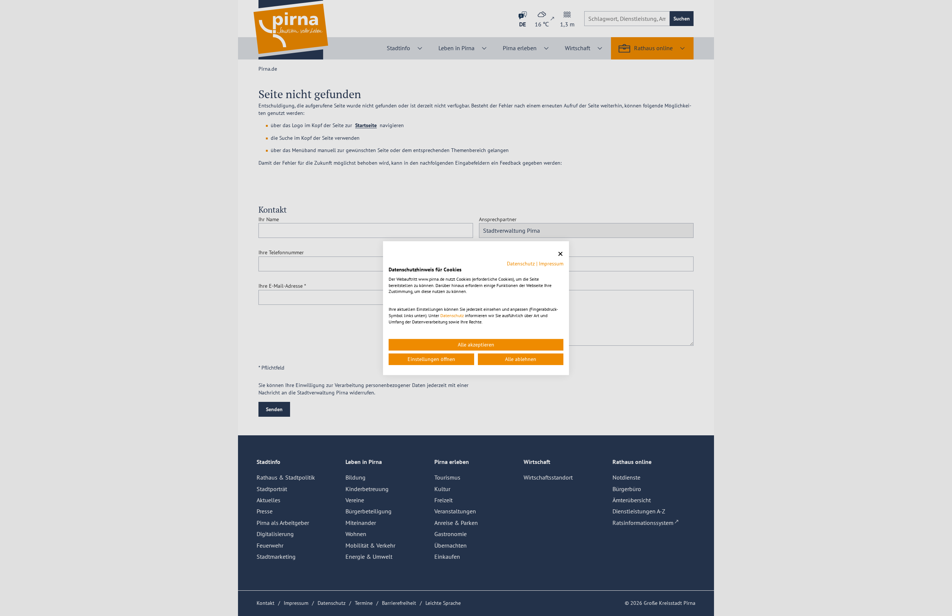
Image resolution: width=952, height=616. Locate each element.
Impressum (551, 263)
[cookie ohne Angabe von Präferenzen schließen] (560, 253)
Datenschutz (521, 263)
